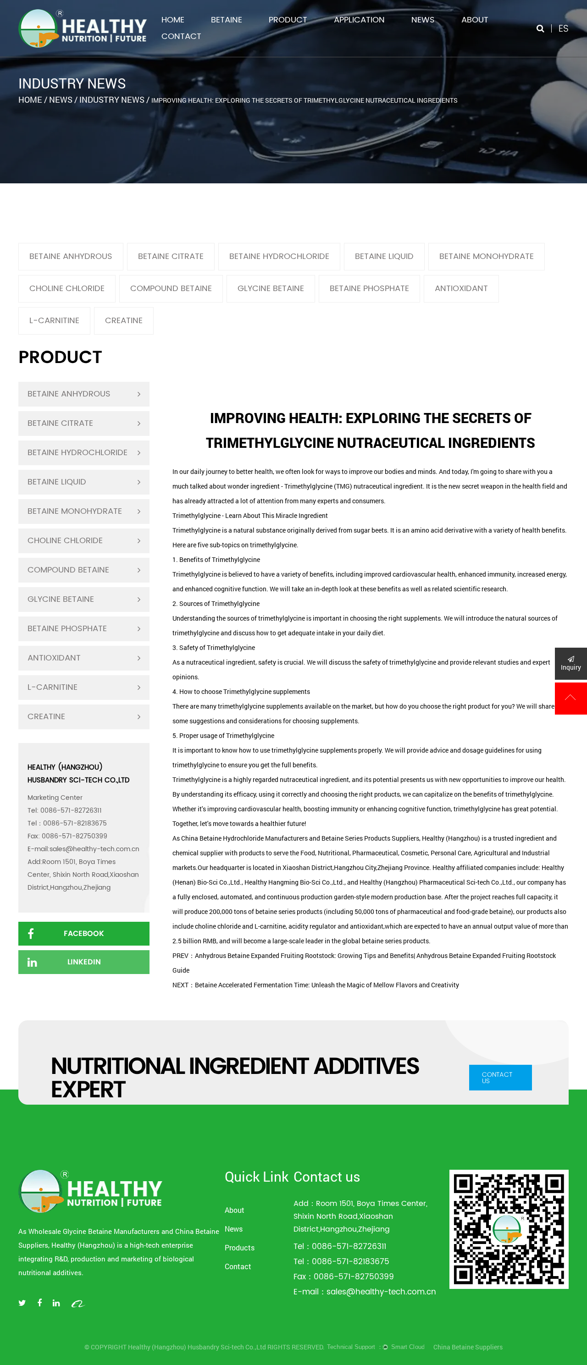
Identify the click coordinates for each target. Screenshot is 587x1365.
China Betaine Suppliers (468, 1347)
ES (564, 28)
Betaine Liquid (384, 256)
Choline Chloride (67, 288)
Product (288, 20)
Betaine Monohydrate (486, 256)
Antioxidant (461, 288)
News (423, 20)
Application (359, 20)
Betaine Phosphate (369, 288)
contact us (497, 1077)
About (474, 20)
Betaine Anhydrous (70, 256)
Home (172, 20)
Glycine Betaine (271, 288)
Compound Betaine (171, 288)
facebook (84, 933)
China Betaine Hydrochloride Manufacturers (244, 838)
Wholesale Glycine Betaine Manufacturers (94, 1231)
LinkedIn (84, 962)
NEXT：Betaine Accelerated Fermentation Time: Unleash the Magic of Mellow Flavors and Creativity (315, 984)
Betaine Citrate (171, 256)
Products (240, 1247)
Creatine (124, 320)
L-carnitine (54, 320)
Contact (181, 36)
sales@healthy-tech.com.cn (94, 849)
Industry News (111, 99)
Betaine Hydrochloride (279, 256)
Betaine (226, 20)
